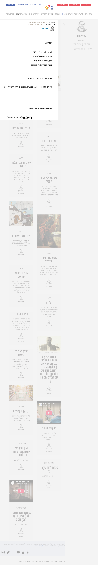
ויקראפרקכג (51, 22)
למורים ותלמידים (47, 14)
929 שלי (10, 5)
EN (30, 4)
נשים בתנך (10, 14)
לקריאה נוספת (38, 546)
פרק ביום (88, 14)
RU (35, 4)
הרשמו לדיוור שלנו (22, 5)
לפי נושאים (68, 14)
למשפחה (58, 14)
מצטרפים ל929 (21, 14)
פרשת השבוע (78, 14)
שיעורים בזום (34, 14)
